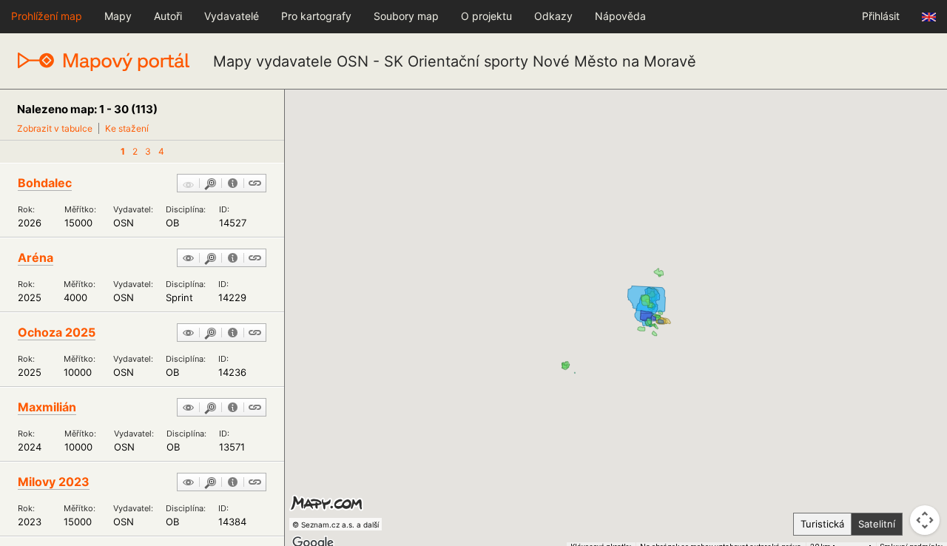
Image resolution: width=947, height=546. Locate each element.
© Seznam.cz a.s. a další (335, 524)
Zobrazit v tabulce (54, 128)
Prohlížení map (46, 16)
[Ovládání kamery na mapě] (925, 520)
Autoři (168, 16)
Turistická (822, 524)
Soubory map (406, 16)
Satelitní (876, 524)
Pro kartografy (316, 16)
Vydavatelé (231, 16)
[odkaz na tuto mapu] (255, 184)
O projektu (486, 16)
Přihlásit (881, 16)
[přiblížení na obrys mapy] (210, 184)
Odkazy (553, 16)
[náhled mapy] (188, 259)
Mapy (118, 16)
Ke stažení (127, 128)
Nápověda (620, 16)
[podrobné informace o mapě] (233, 184)
